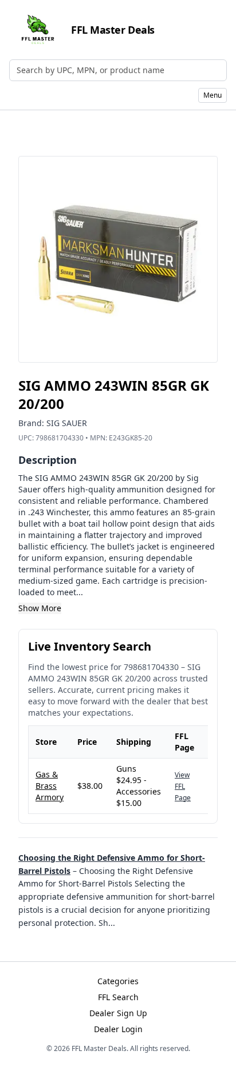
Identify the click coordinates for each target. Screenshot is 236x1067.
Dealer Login (118, 1029)
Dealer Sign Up (118, 1013)
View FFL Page (183, 786)
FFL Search (118, 997)
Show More (39, 608)
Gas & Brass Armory (50, 786)
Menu (212, 95)
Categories (118, 981)
